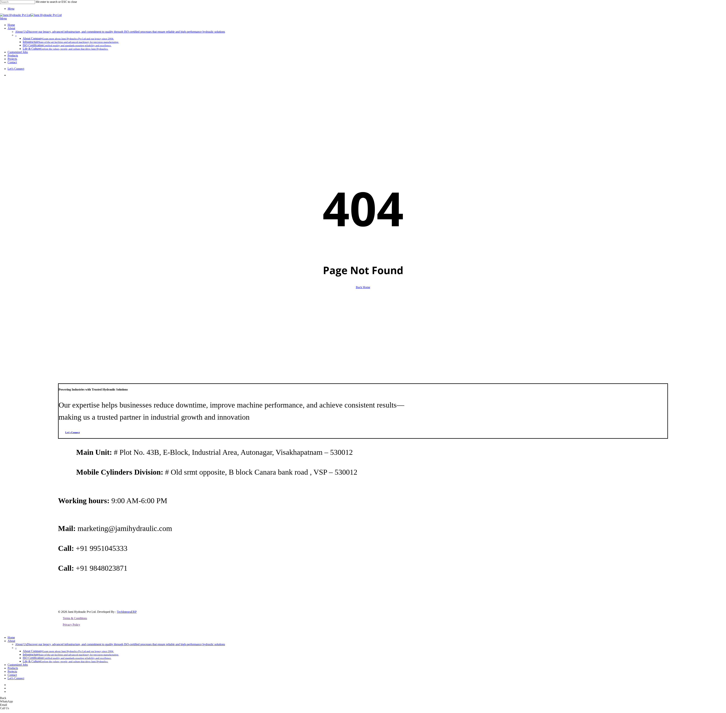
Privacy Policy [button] (71, 624)
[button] (11, 8)
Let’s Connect (16, 678)
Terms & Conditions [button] (75, 618)
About (11, 640)
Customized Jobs (18, 664)
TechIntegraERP (127, 611)
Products (13, 668)
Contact (12, 675)
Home (11, 637)
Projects (12, 671)
